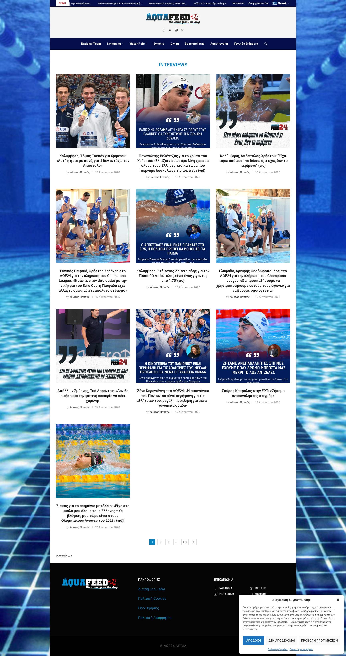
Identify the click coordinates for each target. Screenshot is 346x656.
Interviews (238, 3)
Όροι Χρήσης (148, 608)
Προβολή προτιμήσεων (319, 640)
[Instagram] (176, 30)
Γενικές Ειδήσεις (246, 43)
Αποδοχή (253, 640)
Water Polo (137, 43)
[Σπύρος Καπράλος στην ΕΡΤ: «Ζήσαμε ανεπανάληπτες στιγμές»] (253, 346)
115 (185, 542)
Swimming (114, 43)
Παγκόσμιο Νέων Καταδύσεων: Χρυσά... (215, 3)
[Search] (266, 44)
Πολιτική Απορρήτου (301, 649)
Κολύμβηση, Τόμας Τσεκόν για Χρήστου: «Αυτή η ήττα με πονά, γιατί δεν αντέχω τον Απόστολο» (92, 161)
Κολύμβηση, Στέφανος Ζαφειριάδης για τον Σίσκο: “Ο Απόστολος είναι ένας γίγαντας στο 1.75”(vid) (173, 276)
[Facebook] (163, 30)
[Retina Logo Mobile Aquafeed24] (90, 583)
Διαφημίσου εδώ (258, 3)
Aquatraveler (219, 43)
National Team (91, 43)
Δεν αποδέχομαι (282, 640)
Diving (174, 43)
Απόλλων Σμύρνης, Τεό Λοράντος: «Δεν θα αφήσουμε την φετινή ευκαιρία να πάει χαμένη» (92, 396)
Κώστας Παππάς (80, 172)
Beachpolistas (194, 43)
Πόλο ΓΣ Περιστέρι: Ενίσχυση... (167, 3)
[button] (338, 600)
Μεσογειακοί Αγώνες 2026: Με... (123, 3)
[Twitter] (169, 30)
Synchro (158, 43)
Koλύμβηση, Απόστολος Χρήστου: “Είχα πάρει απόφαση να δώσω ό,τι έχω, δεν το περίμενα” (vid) (253, 161)
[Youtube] (182, 30)
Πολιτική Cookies (278, 649)
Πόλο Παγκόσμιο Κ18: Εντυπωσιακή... (75, 3)
